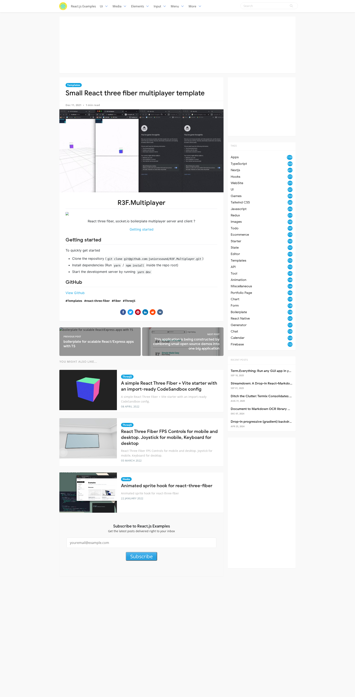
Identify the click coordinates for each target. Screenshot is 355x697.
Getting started (141, 229)
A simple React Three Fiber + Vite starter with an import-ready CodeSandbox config (169, 386)
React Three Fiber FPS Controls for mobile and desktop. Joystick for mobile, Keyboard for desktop (169, 437)
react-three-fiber (98, 301)
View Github (75, 293)
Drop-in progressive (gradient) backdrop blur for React (273, 422)
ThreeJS (130, 301)
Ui (101, 6)
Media (117, 6)
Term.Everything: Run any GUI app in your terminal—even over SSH (282, 371)
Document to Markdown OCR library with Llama (267, 409)
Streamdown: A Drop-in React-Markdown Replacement (273, 383)
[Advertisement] (177, 44)
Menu (175, 6)
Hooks (126, 479)
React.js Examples (83, 6)
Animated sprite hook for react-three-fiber (166, 485)
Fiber (117, 301)
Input (157, 6)
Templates (73, 85)
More (192, 6)
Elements (137, 6)
